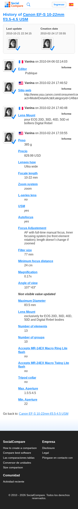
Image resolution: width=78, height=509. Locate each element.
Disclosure (48, 447)
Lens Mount (26, 115)
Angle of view (27, 283)
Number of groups (31, 337)
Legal (45, 452)
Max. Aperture (28, 388)
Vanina (29, 61)
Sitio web (24, 90)
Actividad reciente (13, 481)
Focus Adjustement (32, 228)
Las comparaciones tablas (18, 457)
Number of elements (32, 326)
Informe (66, 67)
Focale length (28, 173)
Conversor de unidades (17, 462)
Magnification (27, 272)
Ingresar (59, 4)
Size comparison (13, 467)
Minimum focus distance (35, 261)
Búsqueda (28, 4)
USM (21, 206)
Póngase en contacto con (57, 457)
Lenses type (27, 162)
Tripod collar (27, 377)
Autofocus (25, 217)
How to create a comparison (20, 447)
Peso (22, 140)
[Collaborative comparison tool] (14, 4)
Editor (22, 69)
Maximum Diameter (32, 300)
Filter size (25, 250)
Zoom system (28, 184)
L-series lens (27, 195)
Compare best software (17, 452)
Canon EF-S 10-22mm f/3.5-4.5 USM (43, 413)
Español (71, 4)
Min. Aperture (27, 399)
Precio (22, 151)
